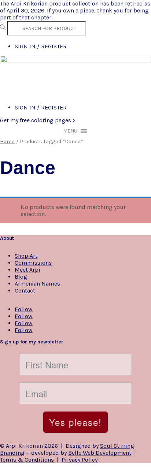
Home (7, 141)
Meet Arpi (27, 269)
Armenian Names (37, 283)
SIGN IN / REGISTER (41, 46)
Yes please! (75, 422)
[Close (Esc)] (127, 8)
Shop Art (26, 255)
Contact (25, 290)
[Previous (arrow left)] (13, 234)
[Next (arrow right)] (138, 234)
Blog (21, 276)
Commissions (33, 262)
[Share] (111, 8)
